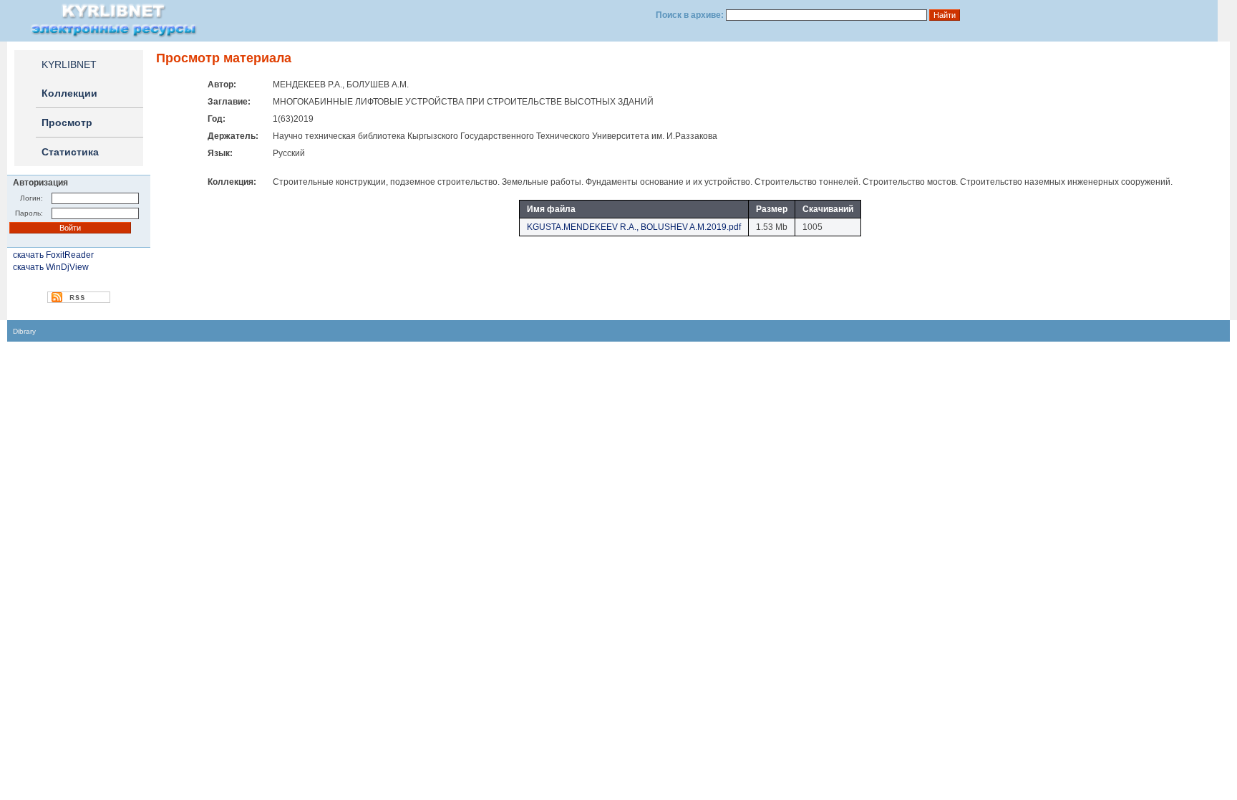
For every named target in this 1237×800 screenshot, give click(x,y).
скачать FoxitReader (53, 255)
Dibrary (24, 331)
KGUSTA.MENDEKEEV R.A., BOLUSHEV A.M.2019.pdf (634, 227)
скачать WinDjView (51, 267)
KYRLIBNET (69, 64)
